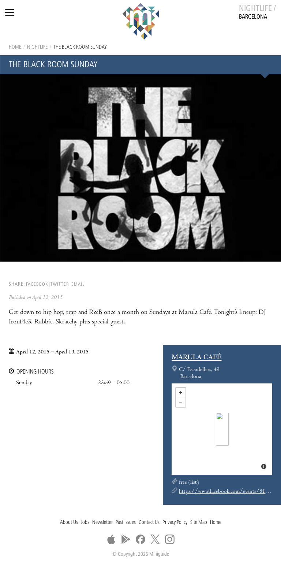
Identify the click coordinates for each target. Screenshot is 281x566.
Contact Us (149, 522)
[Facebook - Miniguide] (140, 539)
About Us (69, 522)
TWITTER (59, 284)
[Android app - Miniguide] (126, 539)
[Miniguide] (140, 22)
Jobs (85, 522)
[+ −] (222, 429)
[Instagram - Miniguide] (170, 539)
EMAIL (78, 284)
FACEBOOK (37, 284)
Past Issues (126, 522)
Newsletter (102, 522)
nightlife (37, 47)
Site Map (198, 522)
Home (15, 47)
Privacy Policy (174, 522)
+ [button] (181, 392)
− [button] (181, 402)
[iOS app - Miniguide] (111, 539)
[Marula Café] (222, 429)
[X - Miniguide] (155, 539)
